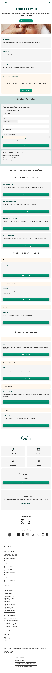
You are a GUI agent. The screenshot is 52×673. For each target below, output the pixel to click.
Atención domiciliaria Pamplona (11, 624)
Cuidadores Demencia (9, 599)
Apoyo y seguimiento (8, 235)
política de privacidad (15, 140)
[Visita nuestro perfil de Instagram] (16, 555)
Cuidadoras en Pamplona (9, 610)
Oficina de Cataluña (10, 558)
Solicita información (26, 21)
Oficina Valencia (9, 569)
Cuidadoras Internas (8, 589)
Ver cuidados (26, 229)
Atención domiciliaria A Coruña (10, 623)
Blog (5, 637)
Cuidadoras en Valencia (9, 608)
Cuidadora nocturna (8, 593)
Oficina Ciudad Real (10, 580)
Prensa (5, 640)
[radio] (14, 137)
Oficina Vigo (9, 577)
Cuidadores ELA (7, 601)
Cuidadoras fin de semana (10, 592)
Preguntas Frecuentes (9, 635)
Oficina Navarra (9, 566)
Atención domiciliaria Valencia (10, 626)
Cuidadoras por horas (8, 590)
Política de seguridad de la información (23, 666)
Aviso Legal (17, 658)
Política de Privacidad (19, 657)
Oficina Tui (8, 575)
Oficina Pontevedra (10, 572)
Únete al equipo (7, 638)
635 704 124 (11, 551)
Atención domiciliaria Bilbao (10, 621)
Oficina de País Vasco (11, 563)
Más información (26, 90)
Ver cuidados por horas (26, 194)
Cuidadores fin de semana (10, 218)
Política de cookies (19, 655)
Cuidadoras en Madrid (9, 605)
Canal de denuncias (19, 660)
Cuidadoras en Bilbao (8, 607)
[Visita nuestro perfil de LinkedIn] (13, 555)
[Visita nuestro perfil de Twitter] (7, 555)
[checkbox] (26, 137)
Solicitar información (26, 483)
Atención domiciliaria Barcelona (11, 620)
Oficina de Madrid (10, 561)
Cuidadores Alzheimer (9, 596)
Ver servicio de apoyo (26, 246)
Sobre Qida (6, 634)
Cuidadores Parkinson (9, 598)
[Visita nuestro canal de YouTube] (10, 555)
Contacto (6, 549)
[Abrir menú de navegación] (2, 2)
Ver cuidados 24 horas (26, 211)
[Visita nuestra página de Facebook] (5, 555)
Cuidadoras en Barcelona (9, 604)
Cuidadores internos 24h (9, 201)
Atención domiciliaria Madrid (10, 618)
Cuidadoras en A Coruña (9, 612)
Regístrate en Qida (26, 503)
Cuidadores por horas (9, 184)
